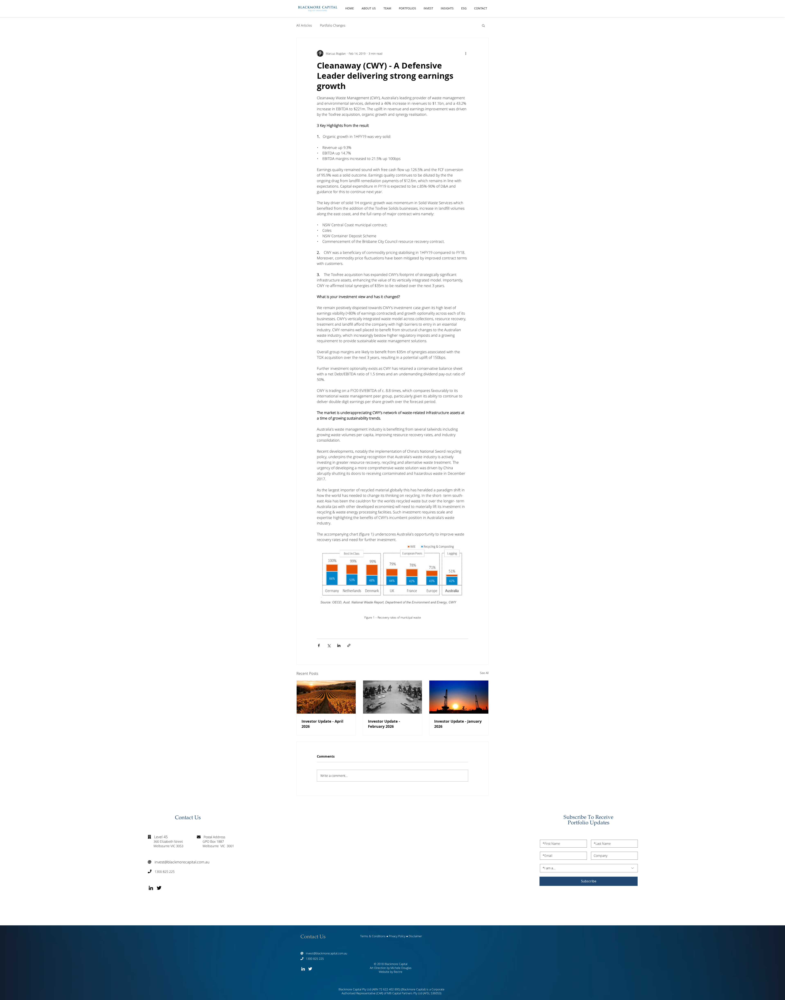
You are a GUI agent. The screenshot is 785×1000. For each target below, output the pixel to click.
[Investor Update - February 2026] (392, 697)
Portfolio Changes (332, 25)
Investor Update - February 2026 (384, 724)
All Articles (304, 25)
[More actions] (465, 53)
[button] (483, 25)
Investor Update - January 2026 (458, 724)
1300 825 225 (161, 871)
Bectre (398, 972)
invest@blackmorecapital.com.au (179, 861)
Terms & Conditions (373, 936)
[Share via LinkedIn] (339, 645)
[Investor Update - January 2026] (458, 697)
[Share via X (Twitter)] (329, 645)
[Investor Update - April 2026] (326, 697)
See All (484, 673)
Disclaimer (415, 936)
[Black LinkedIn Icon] (151, 888)
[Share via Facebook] (319, 645)
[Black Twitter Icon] (159, 888)
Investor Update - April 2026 (322, 724)
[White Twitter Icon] (310, 968)
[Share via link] (349, 645)
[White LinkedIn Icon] (303, 968)
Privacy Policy (397, 936)
